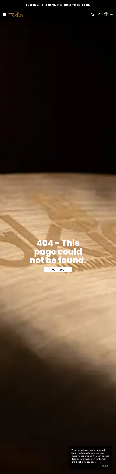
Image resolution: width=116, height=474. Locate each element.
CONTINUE (58, 269)
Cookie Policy (83, 462)
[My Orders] (99, 14)
